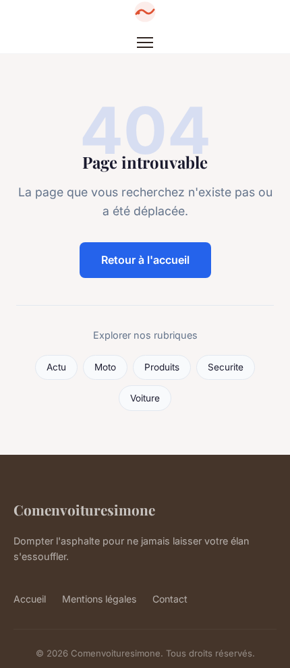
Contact (169, 599)
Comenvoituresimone (84, 509)
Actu (56, 367)
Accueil (29, 599)
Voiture (145, 398)
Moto (105, 367)
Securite (225, 367)
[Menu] (145, 42)
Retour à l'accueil (145, 260)
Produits (161, 367)
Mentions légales (99, 599)
